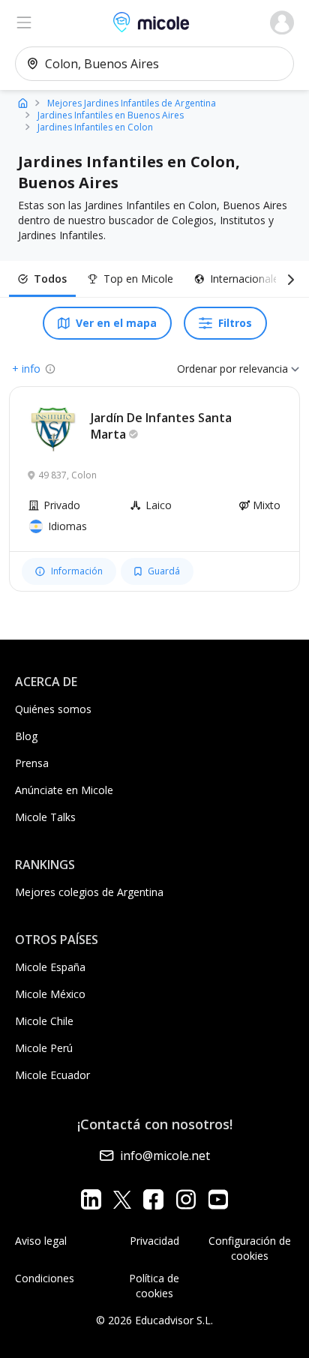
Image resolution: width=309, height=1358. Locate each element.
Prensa (32, 763)
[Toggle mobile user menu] (282, 22)
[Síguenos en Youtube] (218, 1199)
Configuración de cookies (249, 1248)
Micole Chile (44, 1021)
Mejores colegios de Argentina (89, 892)
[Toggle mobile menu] (24, 22)
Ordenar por (206, 368)
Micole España (50, 967)
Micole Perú (44, 1048)
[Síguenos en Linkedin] (91, 1199)
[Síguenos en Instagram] (186, 1199)
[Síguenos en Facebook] (153, 1199)
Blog (26, 736)
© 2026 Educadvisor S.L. (154, 1320)
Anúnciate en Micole (64, 790)
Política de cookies (154, 1285)
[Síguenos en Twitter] (122, 1199)
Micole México (50, 994)
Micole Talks (45, 817)
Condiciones (44, 1278)
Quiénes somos (53, 709)
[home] (23, 102)
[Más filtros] (288, 279)
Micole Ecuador (52, 1075)
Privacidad (154, 1241)
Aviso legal (41, 1241)
